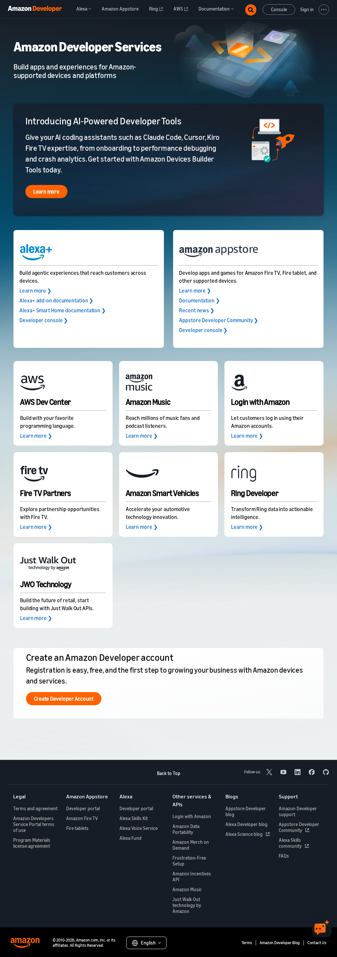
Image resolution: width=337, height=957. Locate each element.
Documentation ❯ (199, 300)
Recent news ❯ (196, 310)
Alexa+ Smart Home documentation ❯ (62, 310)
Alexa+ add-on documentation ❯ (56, 300)
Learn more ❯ (35, 290)
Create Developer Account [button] (63, 698)
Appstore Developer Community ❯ (218, 320)
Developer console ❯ (43, 320)
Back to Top (168, 773)
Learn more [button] (46, 191)
